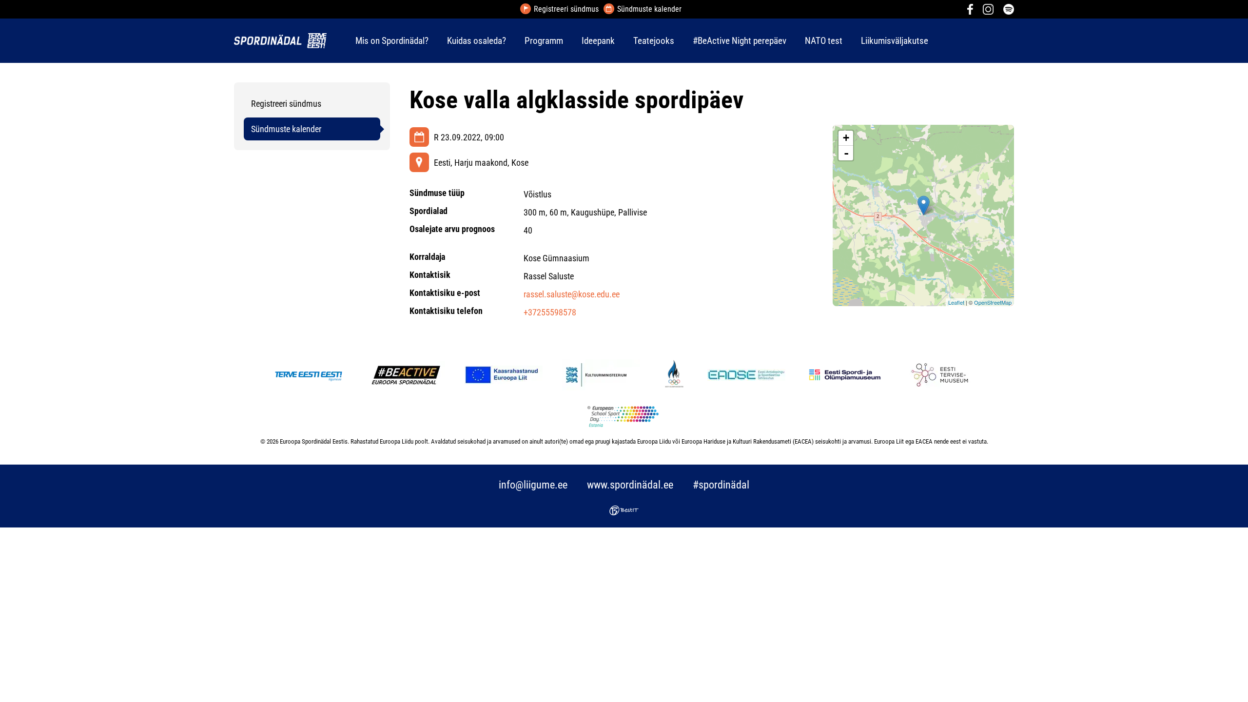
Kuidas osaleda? (476, 40)
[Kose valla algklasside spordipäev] (923, 205)
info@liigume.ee (533, 485)
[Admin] (3, 6)
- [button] (846, 153)
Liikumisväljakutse (894, 40)
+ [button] (846, 138)
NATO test (823, 40)
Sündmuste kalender (649, 9)
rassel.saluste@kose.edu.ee (572, 294)
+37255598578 (550, 312)
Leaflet (956, 302)
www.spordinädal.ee (630, 485)
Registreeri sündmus (566, 9)
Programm (544, 40)
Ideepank (598, 40)
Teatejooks (653, 40)
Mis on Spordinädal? (392, 40)
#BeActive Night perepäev (739, 40)
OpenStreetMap (993, 302)
